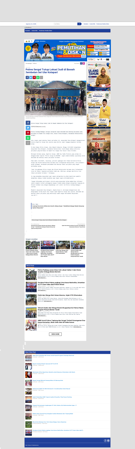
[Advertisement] (47, 11)
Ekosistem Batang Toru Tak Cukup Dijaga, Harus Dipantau (49, 422)
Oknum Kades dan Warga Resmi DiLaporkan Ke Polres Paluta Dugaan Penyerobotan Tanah (77, 253)
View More (55, 334)
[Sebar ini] (27, 77)
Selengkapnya (41, 277)
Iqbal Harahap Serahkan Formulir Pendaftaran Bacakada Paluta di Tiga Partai (73, 225)
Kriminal (44, 286)
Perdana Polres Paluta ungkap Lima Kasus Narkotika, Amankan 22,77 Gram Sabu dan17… (58, 430)
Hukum (31, 74)
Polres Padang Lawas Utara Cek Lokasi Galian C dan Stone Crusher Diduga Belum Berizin (59, 271)
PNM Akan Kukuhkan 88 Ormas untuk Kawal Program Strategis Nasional (53, 355)
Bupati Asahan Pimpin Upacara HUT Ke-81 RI (45, 363)
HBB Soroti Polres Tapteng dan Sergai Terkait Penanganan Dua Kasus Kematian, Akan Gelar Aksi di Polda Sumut (61, 321)
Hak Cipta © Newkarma (32, 445)
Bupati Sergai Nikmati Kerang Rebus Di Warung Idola (48, 380)
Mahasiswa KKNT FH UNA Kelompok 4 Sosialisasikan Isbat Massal (51, 388)
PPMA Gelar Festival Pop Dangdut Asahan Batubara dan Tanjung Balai (53, 413)
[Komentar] (41, 77)
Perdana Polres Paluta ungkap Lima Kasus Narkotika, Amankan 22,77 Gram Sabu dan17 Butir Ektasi (47, 253)
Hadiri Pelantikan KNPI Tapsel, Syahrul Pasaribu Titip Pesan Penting (52, 397)
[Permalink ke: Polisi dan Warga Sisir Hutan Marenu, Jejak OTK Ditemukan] (63, 245)
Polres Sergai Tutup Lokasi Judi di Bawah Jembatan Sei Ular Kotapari (49, 220)
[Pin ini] (34, 77)
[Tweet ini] (30, 77)
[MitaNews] (28, 27)
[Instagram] (84, 63)
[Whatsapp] (37, 77)
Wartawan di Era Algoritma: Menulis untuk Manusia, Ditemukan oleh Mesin (54, 372)
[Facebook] (81, 63)
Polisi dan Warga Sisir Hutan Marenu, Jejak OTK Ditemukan (62, 252)
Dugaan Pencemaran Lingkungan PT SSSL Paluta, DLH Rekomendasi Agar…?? (55, 405)
